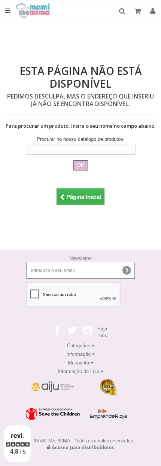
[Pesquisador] (122, 11)
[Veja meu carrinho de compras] (138, 11)
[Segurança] (52, 387)
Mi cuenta (79, 363)
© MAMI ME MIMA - (80, 441)
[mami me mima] (38, 10)
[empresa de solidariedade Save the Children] (52, 413)
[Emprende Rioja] (108, 413)
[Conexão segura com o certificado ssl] (108, 387)
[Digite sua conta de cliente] (152, 11)
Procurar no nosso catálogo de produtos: (81, 139)
